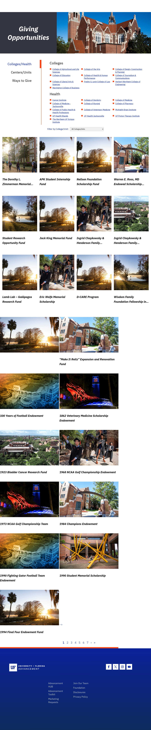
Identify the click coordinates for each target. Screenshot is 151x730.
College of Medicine (123, 100)
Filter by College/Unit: (58, 129)
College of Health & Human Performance (96, 76)
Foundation (79, 687)
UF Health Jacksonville (94, 116)
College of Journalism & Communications (125, 76)
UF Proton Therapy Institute (127, 116)
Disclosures (79, 692)
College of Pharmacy (124, 103)
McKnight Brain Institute (125, 110)
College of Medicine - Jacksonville (61, 105)
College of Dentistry (92, 100)
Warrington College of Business (65, 88)
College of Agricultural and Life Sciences (65, 70)
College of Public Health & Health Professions (63, 111)
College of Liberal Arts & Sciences (62, 83)
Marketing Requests (53, 700)
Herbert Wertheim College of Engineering (127, 83)
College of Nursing (92, 103)
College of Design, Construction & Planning (128, 70)
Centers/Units (21, 72)
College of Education (61, 75)
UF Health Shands (60, 116)
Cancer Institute (59, 100)
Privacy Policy (80, 696)
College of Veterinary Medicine (97, 110)
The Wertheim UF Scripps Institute (63, 120)
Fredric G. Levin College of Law (97, 81)
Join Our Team (80, 683)
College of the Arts (92, 69)
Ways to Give (21, 80)
